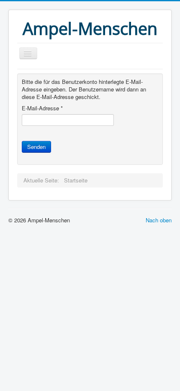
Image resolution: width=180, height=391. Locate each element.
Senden (36, 147)
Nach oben (159, 220)
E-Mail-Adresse (42, 108)
